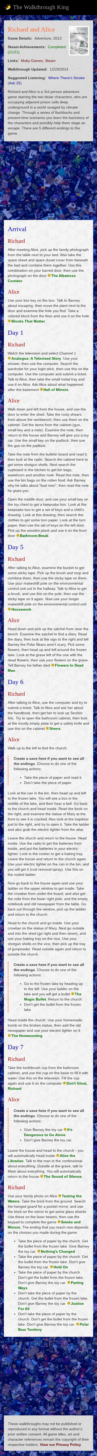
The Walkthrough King (41, 7)
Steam (50, 61)
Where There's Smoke (66, 78)
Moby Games (32, 61)
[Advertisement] (48, 180)
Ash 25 (14, 83)
